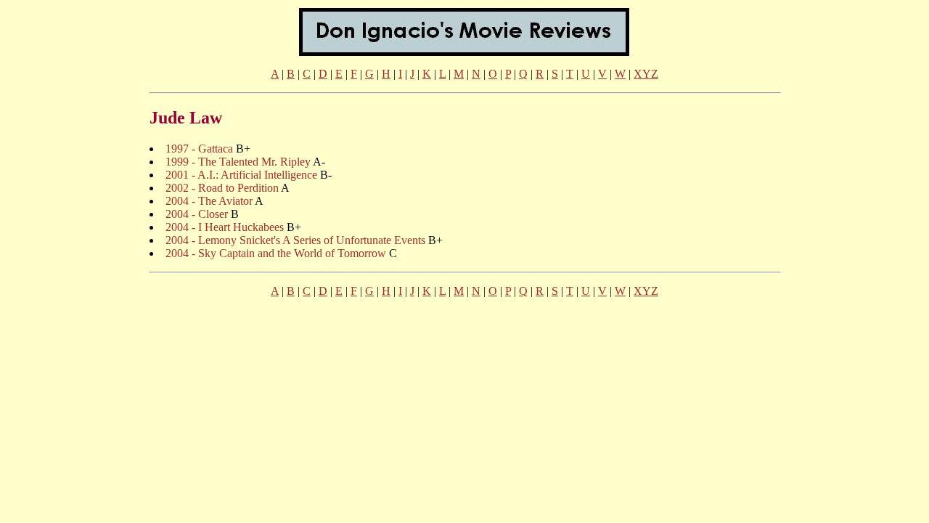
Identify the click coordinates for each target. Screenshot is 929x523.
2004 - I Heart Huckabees (224, 227)
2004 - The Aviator (209, 201)
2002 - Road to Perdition (222, 188)
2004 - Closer (196, 214)
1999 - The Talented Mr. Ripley (238, 161)
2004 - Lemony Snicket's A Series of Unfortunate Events (295, 240)
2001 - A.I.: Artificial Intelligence (241, 175)
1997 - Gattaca (199, 148)
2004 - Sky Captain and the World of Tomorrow (275, 253)
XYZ (646, 74)
